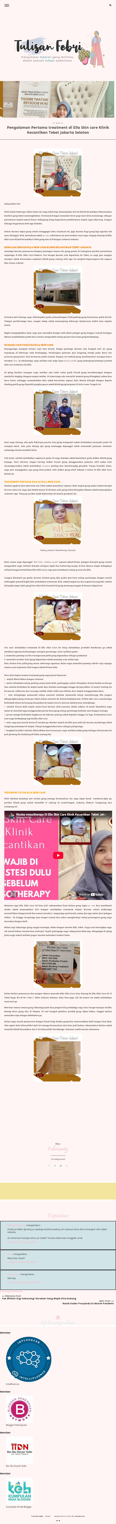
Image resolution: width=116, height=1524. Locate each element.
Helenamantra (17, 1225)
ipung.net (14, 1274)
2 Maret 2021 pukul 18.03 (23, 1242)
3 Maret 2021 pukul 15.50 (23, 1262)
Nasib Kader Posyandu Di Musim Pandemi (88, 1303)
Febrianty (58, 1149)
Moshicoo (80, 1516)
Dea (10, 1254)
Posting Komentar (11, 1291)
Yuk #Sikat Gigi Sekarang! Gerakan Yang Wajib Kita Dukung (39, 1298)
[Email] (61, 1165)
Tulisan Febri (37, 1516)
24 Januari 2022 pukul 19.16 (24, 1282)
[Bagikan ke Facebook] (49, 1165)
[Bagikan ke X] (55, 1165)
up (57, 1521)
